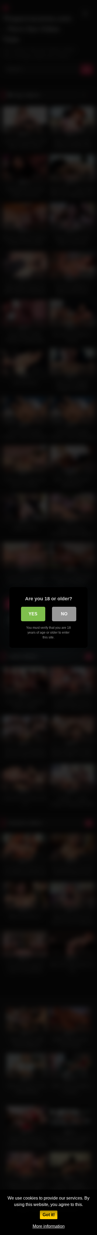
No (64, 614)
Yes (33, 614)
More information (49, 1226)
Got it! (49, 1214)
